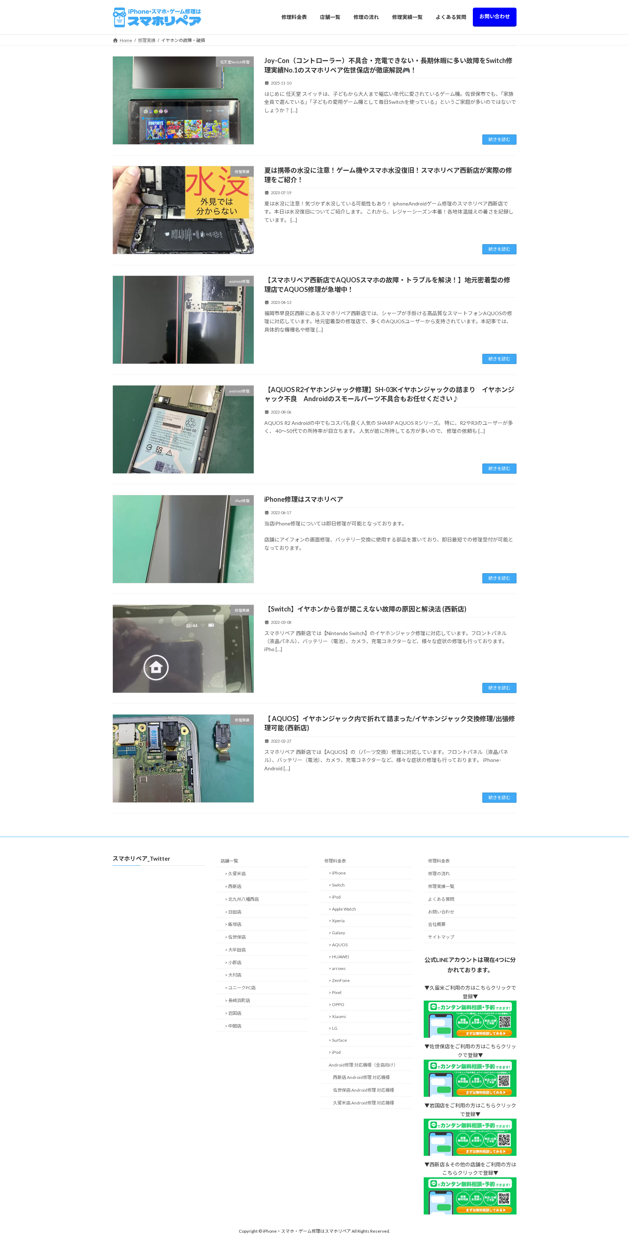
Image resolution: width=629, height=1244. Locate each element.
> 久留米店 (235, 874)
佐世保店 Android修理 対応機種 (363, 1090)
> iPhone (337, 873)
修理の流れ (439, 874)
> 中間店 (233, 1026)
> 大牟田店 (235, 949)
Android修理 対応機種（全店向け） (363, 1065)
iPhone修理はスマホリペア (303, 499)
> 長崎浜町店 (237, 1000)
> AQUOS (338, 944)
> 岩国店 (233, 1013)
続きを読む (499, 139)
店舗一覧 (229, 861)
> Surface (338, 1040)
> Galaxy (337, 932)
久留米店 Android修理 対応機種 (363, 1103)
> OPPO (336, 1004)
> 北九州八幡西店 (242, 899)
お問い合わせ (441, 912)
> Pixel (335, 992)
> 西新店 (233, 886)
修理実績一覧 (441, 886)
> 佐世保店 (235, 937)
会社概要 (437, 924)
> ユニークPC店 (240, 988)
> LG (333, 1028)
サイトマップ (441, 937)
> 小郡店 (233, 962)
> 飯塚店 (233, 924)
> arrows (337, 968)
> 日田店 (233, 912)
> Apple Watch (342, 909)
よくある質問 (441, 899)
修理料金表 (335, 861)
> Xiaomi (337, 1016)
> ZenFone (339, 980)
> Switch (337, 885)
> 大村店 (233, 975)
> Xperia (337, 921)
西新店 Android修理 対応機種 (361, 1077)
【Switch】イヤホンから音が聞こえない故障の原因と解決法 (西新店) (365, 609)
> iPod (335, 897)
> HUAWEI (339, 956)
